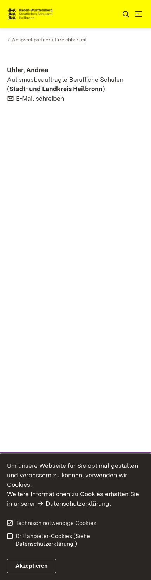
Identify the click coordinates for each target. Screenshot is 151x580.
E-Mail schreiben (40, 98)
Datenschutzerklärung (77, 503)
